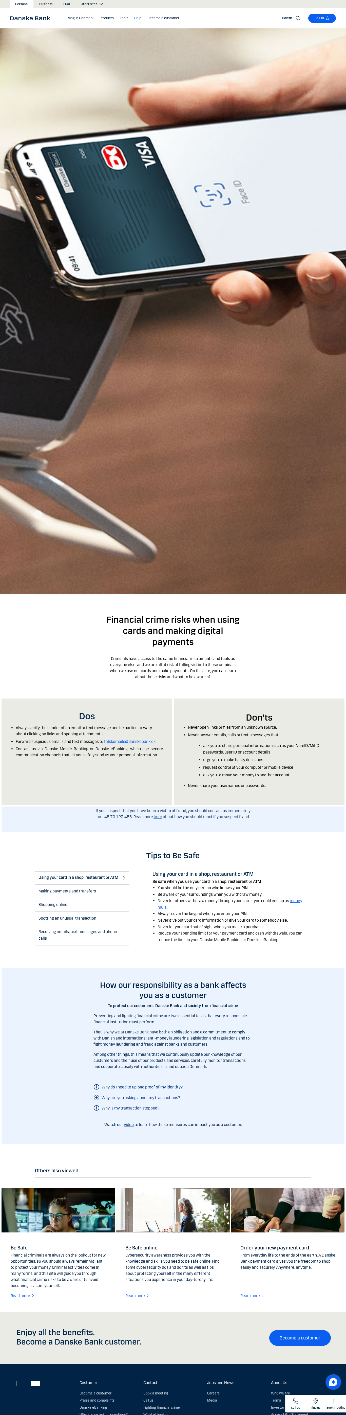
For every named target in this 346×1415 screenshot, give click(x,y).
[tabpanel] (231, 903)
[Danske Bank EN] (31, 18)
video (129, 1124)
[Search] (298, 18)
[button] (79, 18)
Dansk (287, 18)
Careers (213, 1393)
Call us (148, 1400)
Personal (21, 4)
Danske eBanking (93, 1407)
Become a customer (300, 1338)
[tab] (80, 878)
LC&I (66, 4)
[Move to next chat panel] (333, 1382)
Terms (276, 1400)
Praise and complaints (97, 1400)
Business (45, 4)
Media (212, 1400)
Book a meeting (155, 1393)
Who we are (280, 1393)
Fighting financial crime (161, 1407)
